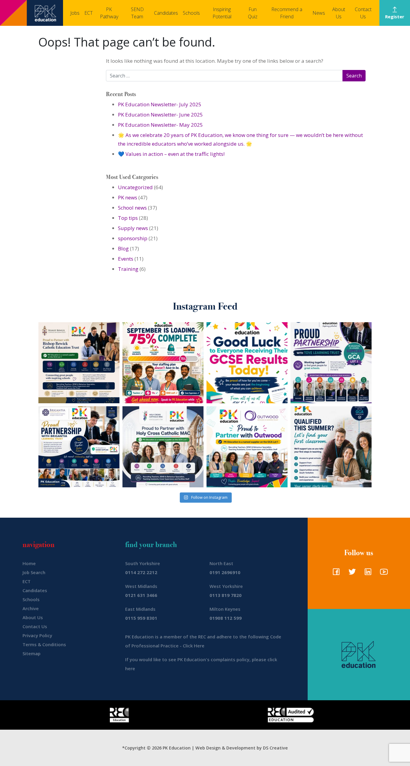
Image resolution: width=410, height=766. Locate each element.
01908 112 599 (226, 618)
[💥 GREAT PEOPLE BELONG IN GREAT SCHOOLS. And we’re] (78, 362)
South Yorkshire (142, 563)
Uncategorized (135, 187)
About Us (338, 13)
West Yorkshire (226, 586)
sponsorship (132, 238)
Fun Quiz (253, 13)
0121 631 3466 (141, 595)
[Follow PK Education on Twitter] (351, 574)
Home (29, 563)
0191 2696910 (225, 572)
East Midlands (140, 609)
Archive (31, 608)
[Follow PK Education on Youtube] (382, 574)
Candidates (166, 13)
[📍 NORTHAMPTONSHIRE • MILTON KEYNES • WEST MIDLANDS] (331, 362)
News (318, 13)
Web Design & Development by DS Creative (241, 748)
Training (128, 268)
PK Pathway (109, 13)
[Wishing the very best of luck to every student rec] (247, 362)
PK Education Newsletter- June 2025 (160, 114)
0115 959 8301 (141, 618)
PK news (127, 197)
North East (221, 563)
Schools (191, 13)
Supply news (133, 228)
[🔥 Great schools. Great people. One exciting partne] (78, 446)
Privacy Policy (37, 635)
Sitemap (32, 653)
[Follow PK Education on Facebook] (335, 574)
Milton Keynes (225, 609)
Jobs (75, 13)
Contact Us (363, 13)
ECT (88, 13)
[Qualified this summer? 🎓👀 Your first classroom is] (331, 446)
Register (394, 17)
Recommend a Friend (286, 13)
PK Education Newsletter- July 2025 (159, 104)
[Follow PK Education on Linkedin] (366, 574)
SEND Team (137, 13)
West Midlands (141, 586)
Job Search (34, 572)
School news (132, 207)
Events (125, 258)
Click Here (193, 646)
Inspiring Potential (222, 13)
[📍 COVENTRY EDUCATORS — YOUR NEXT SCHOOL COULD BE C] (162, 446)
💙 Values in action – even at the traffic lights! (171, 153)
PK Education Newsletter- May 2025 (160, 124)
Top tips (128, 217)
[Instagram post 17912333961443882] (162, 362)
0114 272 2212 (141, 572)
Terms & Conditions (44, 644)
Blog (123, 248)
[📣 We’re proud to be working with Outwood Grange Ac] (247, 446)
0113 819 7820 (226, 595)
